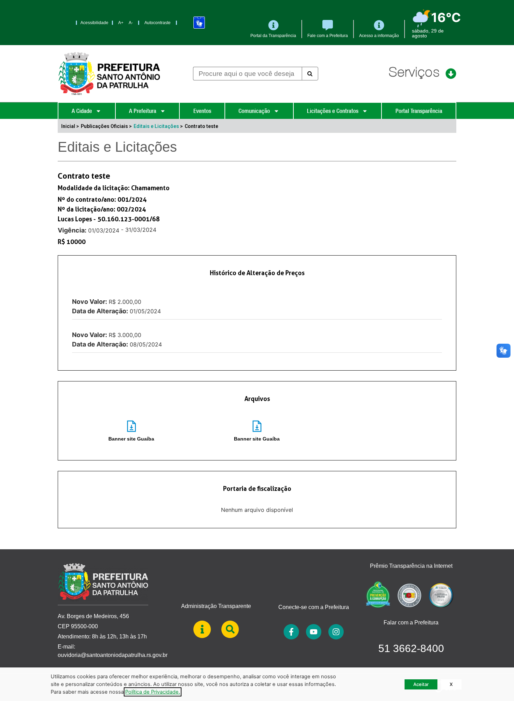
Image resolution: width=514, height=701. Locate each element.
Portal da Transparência (273, 35)
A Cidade (82, 110)
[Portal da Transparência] (273, 25)
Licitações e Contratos (332, 110)
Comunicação (254, 110)
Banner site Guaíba (131, 439)
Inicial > (70, 126)
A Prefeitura (142, 110)
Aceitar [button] (421, 684)
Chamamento (150, 188)
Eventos (202, 110)
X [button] (451, 684)
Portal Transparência (418, 110)
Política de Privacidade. (152, 692)
